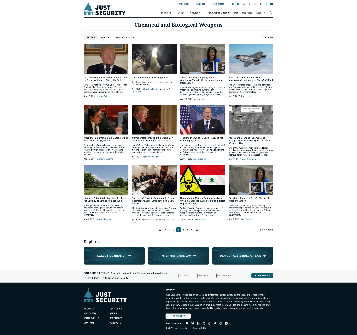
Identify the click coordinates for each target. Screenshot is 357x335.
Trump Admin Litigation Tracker (222, 12)
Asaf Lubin (246, 96)
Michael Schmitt (151, 219)
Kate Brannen (199, 159)
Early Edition (93, 278)
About (259, 12)
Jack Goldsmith (152, 89)
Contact (89, 323)
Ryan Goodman (249, 159)
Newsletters (218, 4)
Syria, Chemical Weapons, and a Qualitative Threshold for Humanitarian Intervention (201, 80)
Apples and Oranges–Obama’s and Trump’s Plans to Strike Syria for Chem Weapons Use (249, 141)
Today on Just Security (116, 278)
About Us (89, 308)
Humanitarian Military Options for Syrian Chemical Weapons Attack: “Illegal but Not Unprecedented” (202, 201)
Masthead (184, 4)
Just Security (247, 219)
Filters (90, 37)
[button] (271, 13)
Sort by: (106, 37)
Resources (194, 12)
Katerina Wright (152, 157)
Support (200, 4)
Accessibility (199, 328)
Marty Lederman (103, 219)
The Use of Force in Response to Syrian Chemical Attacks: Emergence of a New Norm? (153, 201)
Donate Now (178, 316)
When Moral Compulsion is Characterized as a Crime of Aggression (106, 139)
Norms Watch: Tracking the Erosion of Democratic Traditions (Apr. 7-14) (152, 139)
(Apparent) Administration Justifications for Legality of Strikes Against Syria (105, 199)
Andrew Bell (198, 99)
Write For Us (91, 318)
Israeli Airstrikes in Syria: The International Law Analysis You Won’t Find (251, 79)
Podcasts (247, 12)
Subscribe (260, 275)
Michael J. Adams (105, 159)
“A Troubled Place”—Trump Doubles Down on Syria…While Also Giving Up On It (106, 79)
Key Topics (165, 12)
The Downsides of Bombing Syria (150, 77)
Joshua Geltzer (104, 96)
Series (181, 12)
